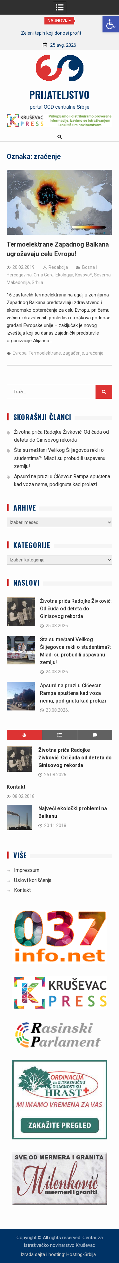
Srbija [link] (37, 282)
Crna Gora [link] (44, 274)
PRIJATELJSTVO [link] (59, 94)
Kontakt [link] (16, 787)
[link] (110, 24)
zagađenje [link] (73, 353)
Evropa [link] (20, 353)
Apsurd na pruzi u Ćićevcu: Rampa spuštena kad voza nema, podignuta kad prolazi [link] (73, 693)
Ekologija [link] (64, 274)
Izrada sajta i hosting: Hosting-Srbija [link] (58, 1254)
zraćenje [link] (94, 353)
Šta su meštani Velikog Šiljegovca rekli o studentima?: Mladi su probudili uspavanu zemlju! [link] (59, 458)
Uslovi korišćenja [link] (32, 880)
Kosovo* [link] (83, 274)
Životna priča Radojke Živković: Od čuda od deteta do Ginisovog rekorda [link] (76, 608)
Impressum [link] (26, 870)
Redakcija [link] (58, 267)
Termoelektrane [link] (45, 353)
